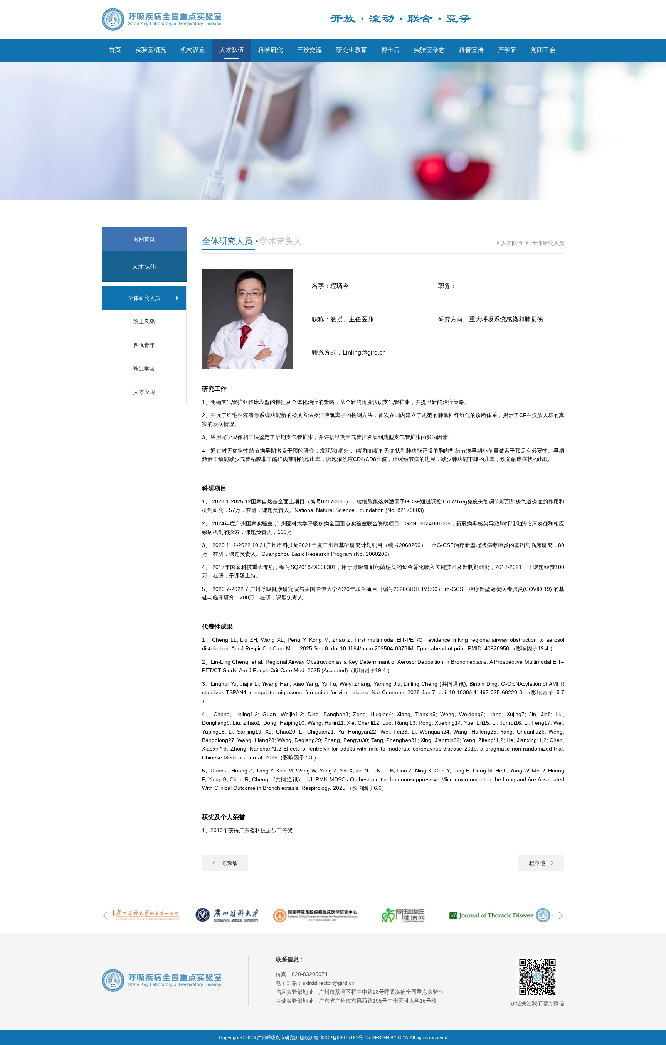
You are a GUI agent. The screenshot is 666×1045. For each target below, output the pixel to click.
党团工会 (543, 50)
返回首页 (144, 239)
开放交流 (309, 50)
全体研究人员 (547, 243)
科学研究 (270, 50)
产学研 (507, 50)
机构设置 (192, 50)
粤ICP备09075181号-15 (345, 1037)
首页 (115, 50)
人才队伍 (231, 50)
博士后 (390, 50)
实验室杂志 (429, 50)
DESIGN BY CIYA (390, 1037)
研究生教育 (351, 50)
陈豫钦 (230, 863)
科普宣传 (471, 50)
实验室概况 (150, 50)
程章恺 (537, 863)
